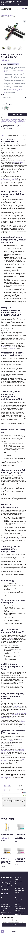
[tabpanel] (14, 459)
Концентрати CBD (11, 348)
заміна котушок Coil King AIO (7, 717)
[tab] (3, 135)
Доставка (17, 904)
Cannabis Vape (8, 119)
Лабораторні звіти (19, 890)
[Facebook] (2, 893)
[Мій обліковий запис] (19, 9)
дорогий (11, 638)
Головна (3, 13)
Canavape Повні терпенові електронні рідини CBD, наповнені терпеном (13, 751)
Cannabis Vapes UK (14, 119)
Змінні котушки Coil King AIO (15, 89)
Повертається (18, 906)
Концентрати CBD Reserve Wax (8, 346)
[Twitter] (4, 893)
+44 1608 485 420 (5, 889)
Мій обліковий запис (20, 900)
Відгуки (17, 892)
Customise (14, 927)
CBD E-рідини (4, 904)
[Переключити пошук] (17, 9)
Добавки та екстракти (6, 906)
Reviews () (3, 61)
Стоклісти (17, 886)
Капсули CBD (4, 902)
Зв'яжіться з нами (19, 888)
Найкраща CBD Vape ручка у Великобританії (15, 13)
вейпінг (8, 723)
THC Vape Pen (17, 120)
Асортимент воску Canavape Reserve (9, 179)
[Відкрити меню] (26, 9)
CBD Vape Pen (4, 908)
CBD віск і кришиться (18, 162)
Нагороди (17, 902)
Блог (16, 879)
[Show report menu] (24, 805)
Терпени (3, 910)
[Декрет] (2, 114)
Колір (2, 94)
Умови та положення (20, 908)
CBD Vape (20, 119)
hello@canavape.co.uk (6, 890)
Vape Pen (5, 121)
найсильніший (17, 706)
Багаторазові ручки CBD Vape (7, 15)
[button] (24, 21)
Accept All (14, 924)
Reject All (14, 931)
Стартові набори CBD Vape (6, 913)
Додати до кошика (17, 114)
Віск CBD (14, 122)
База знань (18, 914)
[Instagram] (7, 893)
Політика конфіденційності (19, 911)
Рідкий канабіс (11, 120)
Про (16, 883)
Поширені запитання (20, 881)
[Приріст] (5, 114)
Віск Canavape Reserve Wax (20, 713)
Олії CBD (3, 900)
